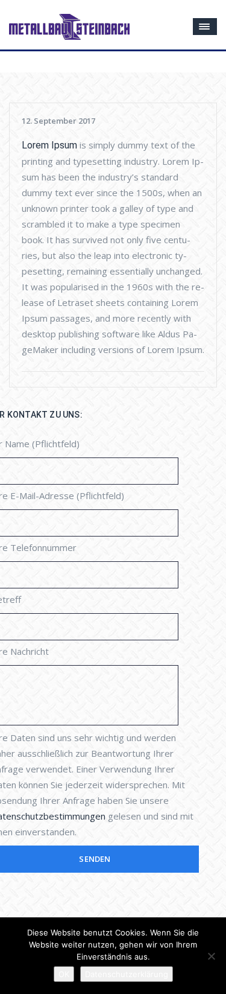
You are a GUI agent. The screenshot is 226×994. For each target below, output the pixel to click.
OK (63, 974)
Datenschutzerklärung (126, 974)
